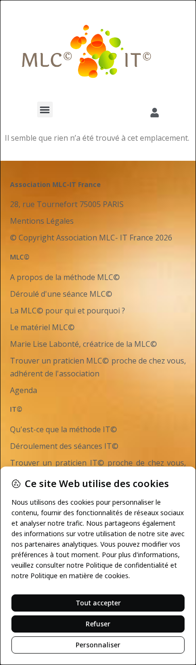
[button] (45, 109)
